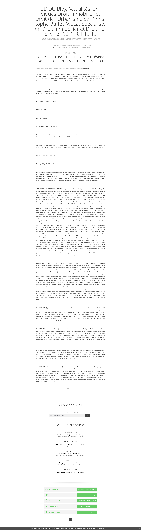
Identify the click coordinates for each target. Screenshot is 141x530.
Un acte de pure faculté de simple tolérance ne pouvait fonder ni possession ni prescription (59, 68)
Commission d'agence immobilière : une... (70, 453)
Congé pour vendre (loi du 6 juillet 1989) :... (70, 435)
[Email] (70, 519)
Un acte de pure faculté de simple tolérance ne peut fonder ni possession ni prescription (71, 59)
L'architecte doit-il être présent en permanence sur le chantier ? (72, 47)
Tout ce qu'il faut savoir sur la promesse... (70, 472)
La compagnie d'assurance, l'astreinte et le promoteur (66, 45)
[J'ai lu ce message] (139, 528)
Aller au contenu (6, 2)
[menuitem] (67, 46)
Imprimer (71, 388)
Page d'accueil (87, 45)
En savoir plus (100, 528)
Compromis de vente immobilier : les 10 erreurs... (70, 444)
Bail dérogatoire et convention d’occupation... (70, 463)
